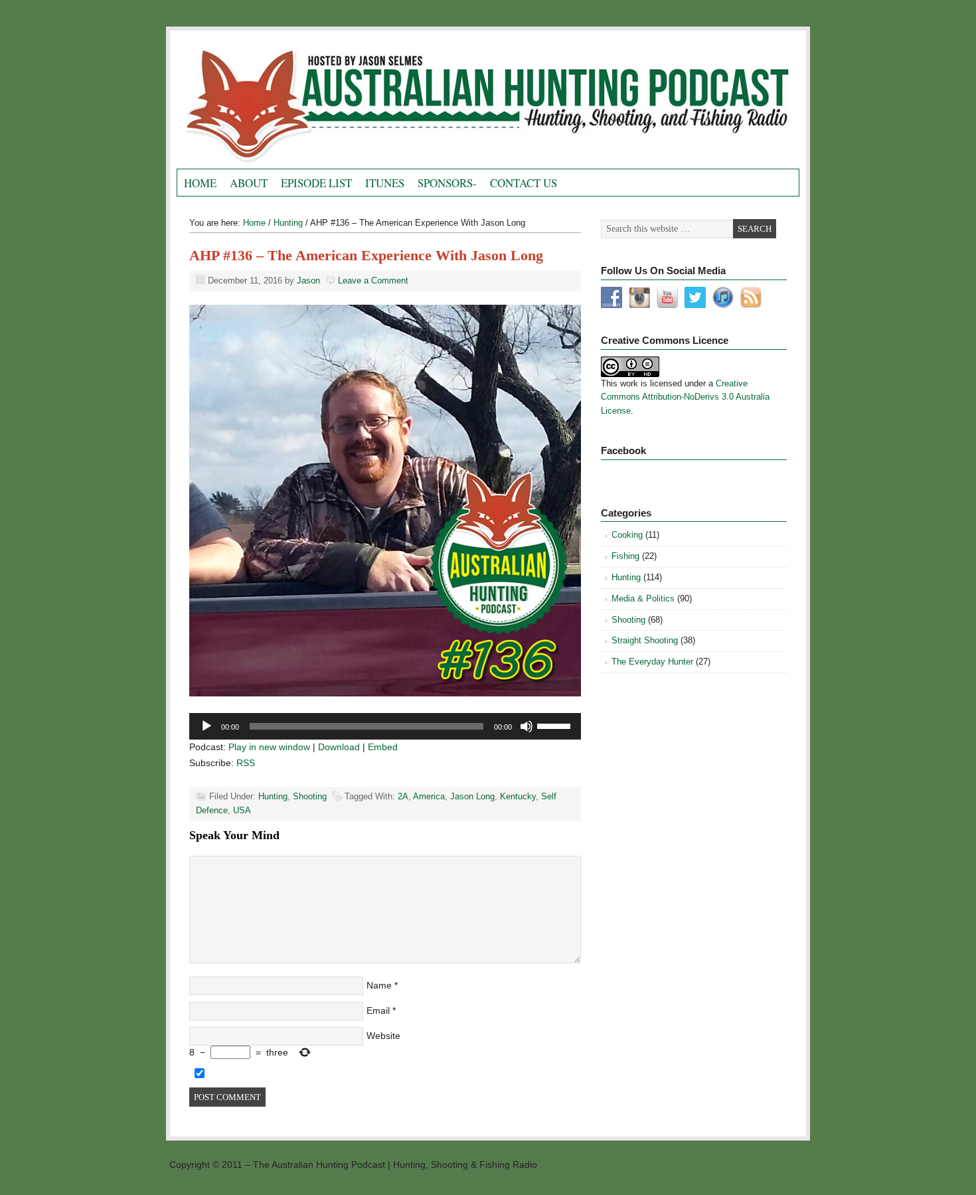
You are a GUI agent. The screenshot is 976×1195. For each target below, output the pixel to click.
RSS (245, 762)
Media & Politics (643, 598)
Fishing (625, 556)
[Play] (206, 726)
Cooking (627, 535)
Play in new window (269, 747)
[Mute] (526, 726)
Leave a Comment (373, 280)
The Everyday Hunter (652, 662)
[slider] (555, 725)
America (429, 796)
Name (379, 985)
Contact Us (523, 183)
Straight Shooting (644, 640)
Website (383, 1035)
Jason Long (472, 796)
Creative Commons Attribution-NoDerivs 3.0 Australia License (685, 397)
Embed (383, 747)
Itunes (384, 183)
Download (339, 747)
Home (200, 183)
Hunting (272, 796)
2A (403, 796)
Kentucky (518, 796)
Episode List (316, 183)
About (249, 183)
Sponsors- (447, 183)
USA (242, 810)
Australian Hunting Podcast (326, 103)
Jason (308, 280)
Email (378, 1010)
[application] (385, 726)
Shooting (310, 796)
